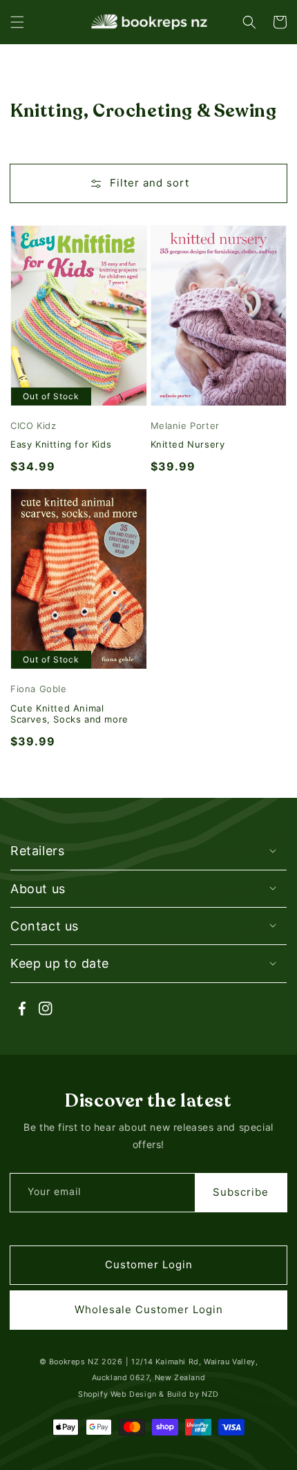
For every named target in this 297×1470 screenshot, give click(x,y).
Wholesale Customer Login (149, 1309)
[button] (17, 22)
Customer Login (149, 1264)
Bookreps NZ (74, 1361)
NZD (210, 1394)
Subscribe (241, 1192)
